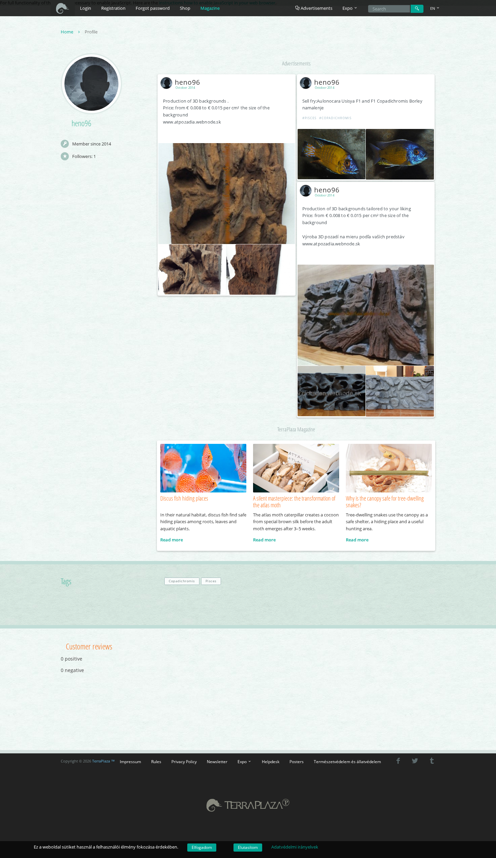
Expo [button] (348, 8)
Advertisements (316, 8)
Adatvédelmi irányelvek (294, 847)
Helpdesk (270, 761)
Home (67, 32)
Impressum (130, 761)
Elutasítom (248, 847)
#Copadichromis (335, 118)
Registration (113, 8)
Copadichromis (182, 581)
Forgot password (153, 8)
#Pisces (309, 118)
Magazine (210, 8)
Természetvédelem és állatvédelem (347, 761)
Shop (185, 8)
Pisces (211, 581)
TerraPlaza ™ (103, 761)
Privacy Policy (184, 761)
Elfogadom (202, 847)
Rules (156, 761)
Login (85, 8)
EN (433, 8)
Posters (297, 761)
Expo (243, 761)
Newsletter (217, 761)
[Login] (417, 9)
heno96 (187, 82)
